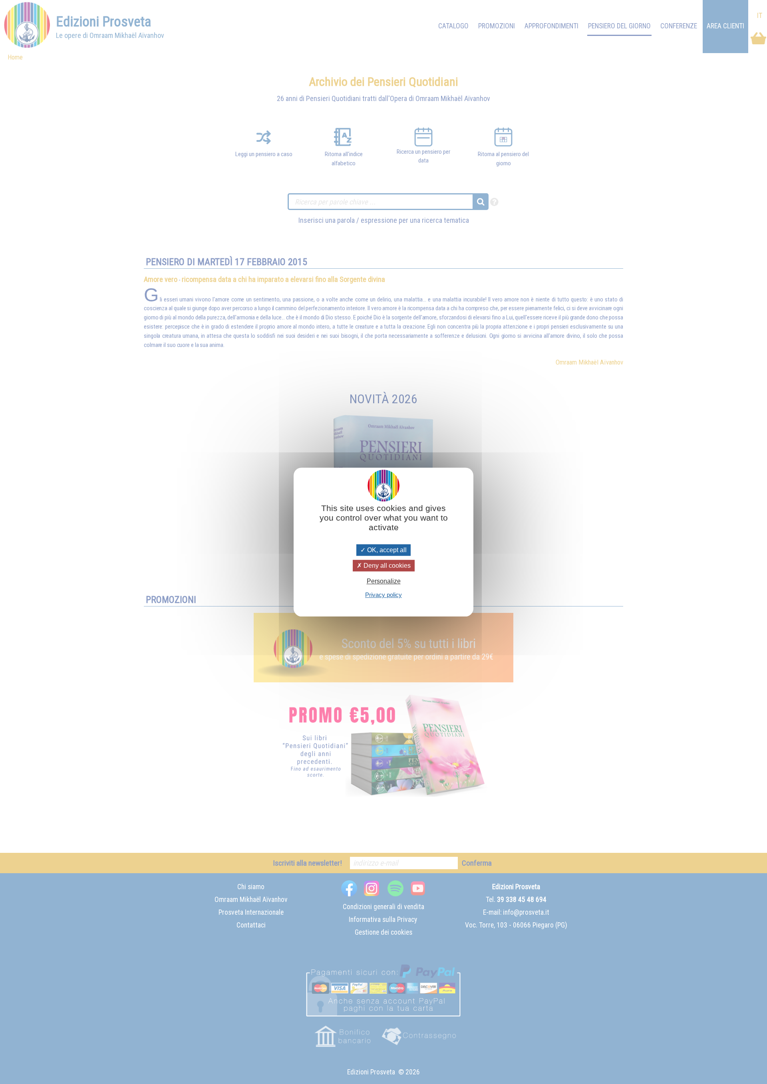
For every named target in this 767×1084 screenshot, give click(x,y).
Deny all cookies (386, 565)
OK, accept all (386, 550)
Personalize (384, 581)
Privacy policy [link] (383, 594)
